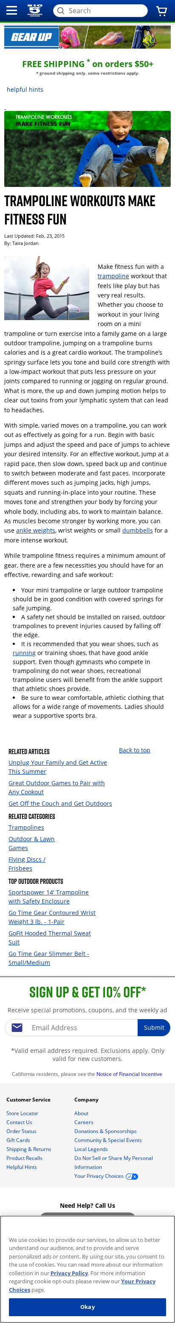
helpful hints (25, 89)
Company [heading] (87, 1099)
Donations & (105, 1131)
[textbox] (87, 1027)
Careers (84, 1122)
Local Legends (91, 1149)
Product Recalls (25, 1158)
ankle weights (35, 530)
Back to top (134, 750)
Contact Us (20, 1122)
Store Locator (23, 1113)
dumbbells (137, 530)
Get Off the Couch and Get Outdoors (60, 803)
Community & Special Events (108, 1140)
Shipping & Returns (29, 1149)
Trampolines (26, 827)
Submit (154, 1027)
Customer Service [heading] (29, 1099)
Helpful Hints (22, 1167)
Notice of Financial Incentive (130, 1074)
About (82, 1113)
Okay (87, 1307)
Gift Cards (18, 1140)
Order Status (22, 1131)
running (24, 653)
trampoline (113, 276)
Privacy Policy (69, 1273)
